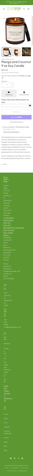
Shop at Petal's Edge (15, 465)
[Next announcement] (30, 2)
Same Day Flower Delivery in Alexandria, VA (8, 393)
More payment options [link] (16, 121)
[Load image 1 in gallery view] (6, 51)
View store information (11, 132)
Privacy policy (24, 468)
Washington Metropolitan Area (8, 220)
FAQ (5, 446)
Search (5, 438)
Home (5, 414)
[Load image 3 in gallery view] (26, 51)
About (5, 442)
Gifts (5, 422)
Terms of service (12, 470)
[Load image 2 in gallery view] (16, 51)
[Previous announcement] (3, 2)
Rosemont (10, 228)
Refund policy (15, 468)
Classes (5, 427)
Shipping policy (23, 470)
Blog (5, 450)
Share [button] (5, 164)
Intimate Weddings (5, 432)
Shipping (3, 72)
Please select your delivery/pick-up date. (15, 101)
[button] (4, 9)
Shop (5, 418)
